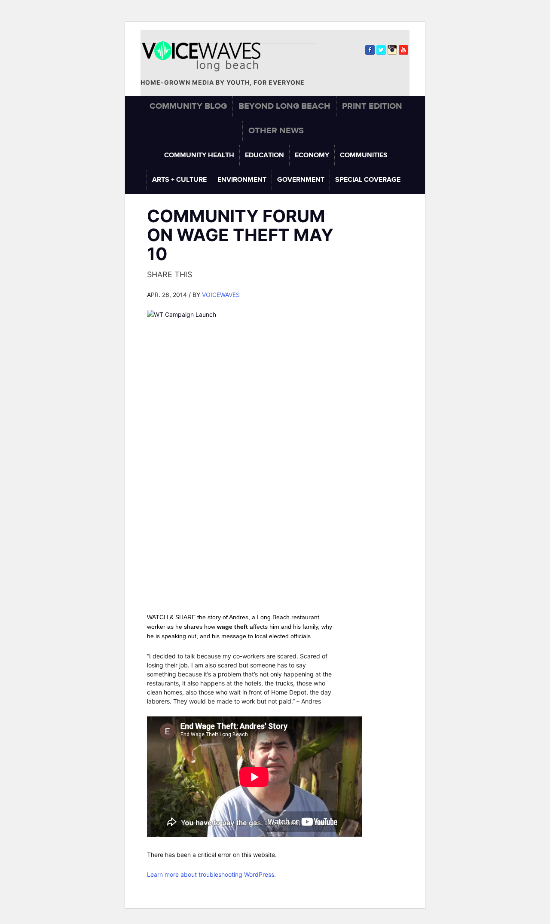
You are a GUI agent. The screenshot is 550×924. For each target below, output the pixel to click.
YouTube (403, 50)
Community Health (199, 155)
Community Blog (188, 106)
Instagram (392, 50)
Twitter (381, 50)
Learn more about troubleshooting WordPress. (211, 874)
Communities (364, 155)
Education (264, 155)
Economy (312, 155)
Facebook (370, 50)
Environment (241, 179)
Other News (276, 130)
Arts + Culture (179, 179)
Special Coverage (367, 179)
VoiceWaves (221, 294)
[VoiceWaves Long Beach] (205, 56)
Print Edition (372, 106)
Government (300, 179)
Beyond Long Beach (284, 106)
